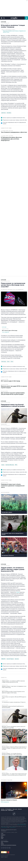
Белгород (3, 224)
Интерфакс (14, 18)
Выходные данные (4, 855)
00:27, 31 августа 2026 (5, 565)
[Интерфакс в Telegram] (4, 848)
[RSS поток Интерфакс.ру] (8, 848)
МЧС (16, 464)
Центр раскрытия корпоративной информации (8, 845)
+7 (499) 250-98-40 (4, 827)
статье (18, 592)
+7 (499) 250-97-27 (13, 827)
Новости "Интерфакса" (4, 841)
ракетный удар (10, 224)
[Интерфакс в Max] (9, 848)
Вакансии (20, 809)
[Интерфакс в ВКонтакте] (6, 848)
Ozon (8, 361)
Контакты (2, 809)
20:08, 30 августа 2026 (5, 402)
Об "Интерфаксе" (8, 809)
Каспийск (9, 112)
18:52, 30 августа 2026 (5, 281)
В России (3, 22)
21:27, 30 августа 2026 (5, 148)
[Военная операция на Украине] (14, 798)
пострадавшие (4, 226)
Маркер (2, 837)
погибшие (17, 224)
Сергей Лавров (10, 658)
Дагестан (3, 112)
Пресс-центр (15, 809)
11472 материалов (5, 802)
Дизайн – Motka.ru (4, 857)
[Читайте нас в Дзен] (2, 848)
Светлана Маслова (10, 464)
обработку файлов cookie (22, 824)
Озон (12, 361)
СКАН (2, 842)
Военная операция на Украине (16, 147)
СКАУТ (2, 836)
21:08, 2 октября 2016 (5, 23)
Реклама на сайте (4, 810)
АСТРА (2, 838)
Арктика (17, 658)
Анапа (2, 464)
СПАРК (2, 833)
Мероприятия (10, 810)
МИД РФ (3, 658)
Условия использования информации (8, 854)
